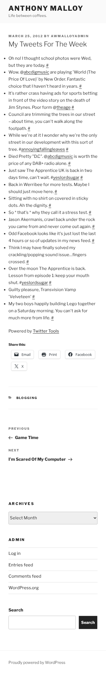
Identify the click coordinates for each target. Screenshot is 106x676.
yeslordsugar (66, 177)
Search (15, 610)
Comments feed (24, 576)
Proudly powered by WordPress (36, 662)
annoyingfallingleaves (43, 149)
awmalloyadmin (70, 36)
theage (64, 107)
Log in (14, 553)
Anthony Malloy (45, 8)
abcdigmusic (36, 72)
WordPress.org (23, 587)
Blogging (27, 398)
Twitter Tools (46, 331)
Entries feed (20, 565)
